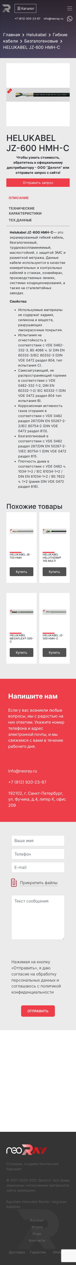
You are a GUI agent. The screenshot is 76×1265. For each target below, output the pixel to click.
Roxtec (44, 1202)
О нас (37, 1234)
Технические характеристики (25, 210)
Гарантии (38, 1252)
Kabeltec (13, 1207)
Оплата (59, 1252)
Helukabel (36, 34)
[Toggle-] (70, 8)
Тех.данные (20, 220)
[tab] (38, 199)
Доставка (17, 1252)
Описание (19, 198)
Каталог (37, 1220)
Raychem (13, 1202)
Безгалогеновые (41, 41)
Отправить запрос (38, 183)
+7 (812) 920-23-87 (27, 18)
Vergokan (58, 1202)
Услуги (37, 1227)
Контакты (37, 1240)
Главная (11, 34)
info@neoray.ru (53, 18)
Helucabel (30, 1202)
